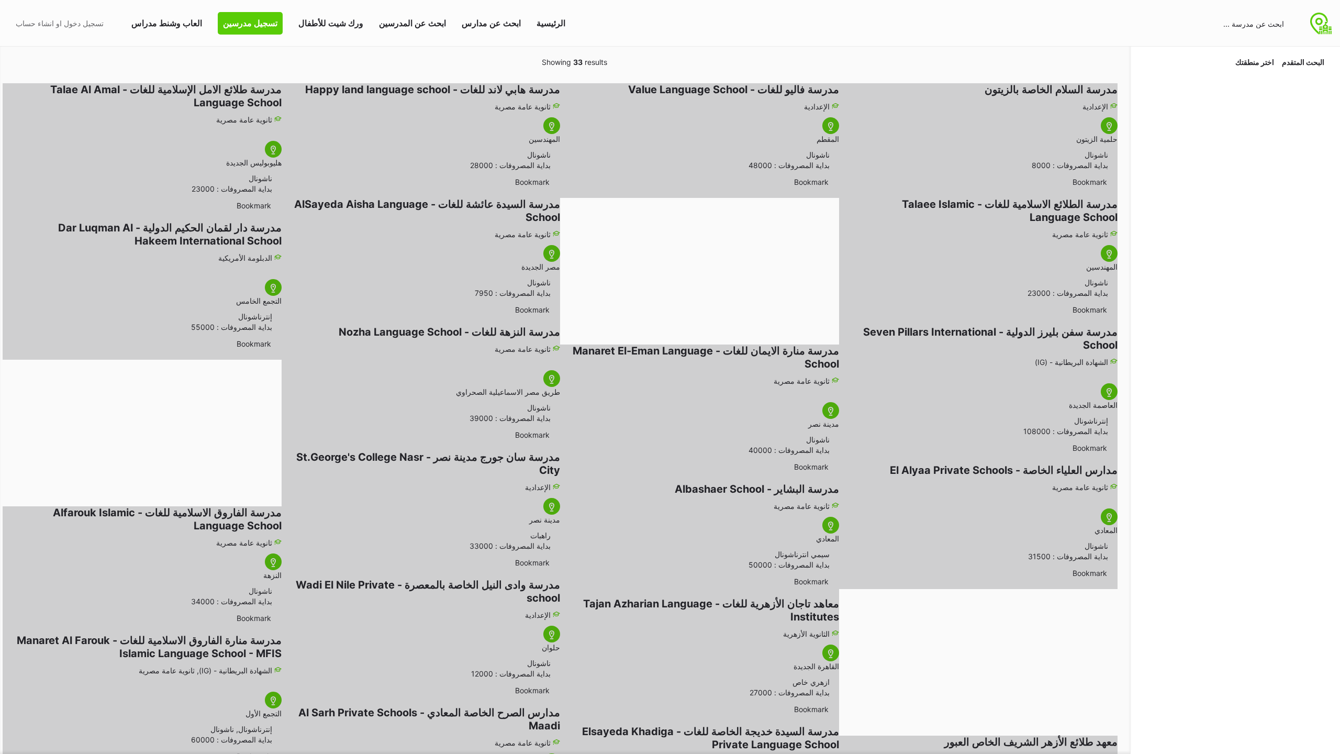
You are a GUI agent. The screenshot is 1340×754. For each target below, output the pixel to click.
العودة (1229, 90)
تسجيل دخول (84, 23)
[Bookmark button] (1112, 182)
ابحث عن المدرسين (412, 23)
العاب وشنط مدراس (166, 23)
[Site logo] (1320, 22)
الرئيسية (551, 23)
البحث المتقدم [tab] (1303, 62)
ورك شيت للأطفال (330, 23)
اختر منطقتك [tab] (1254, 62)
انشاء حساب (35, 23)
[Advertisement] (705, 266)
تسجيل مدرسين (250, 23)
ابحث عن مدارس (491, 23)
